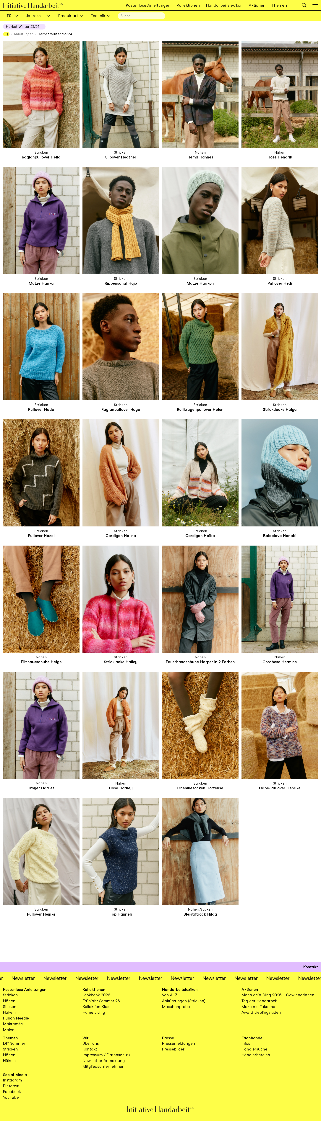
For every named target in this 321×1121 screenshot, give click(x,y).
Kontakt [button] (310, 967)
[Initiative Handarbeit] (36, 5)
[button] (304, 5)
